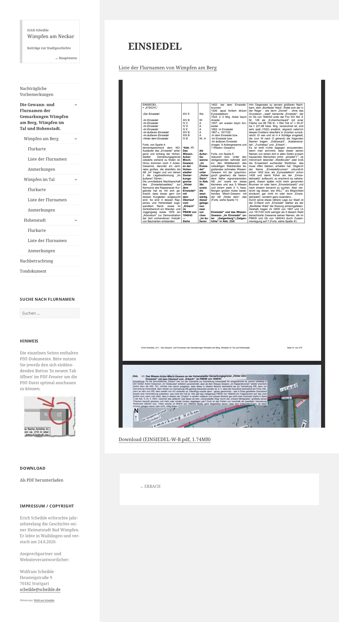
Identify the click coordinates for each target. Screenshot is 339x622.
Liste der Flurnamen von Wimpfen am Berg (168, 67)
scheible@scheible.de (40, 589)
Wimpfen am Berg (41, 138)
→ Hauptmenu (66, 58)
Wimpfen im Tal (39, 179)
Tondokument (33, 271)
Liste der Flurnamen (47, 159)
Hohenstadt (35, 220)
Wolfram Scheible (44, 600)
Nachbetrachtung (36, 261)
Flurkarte (37, 149)
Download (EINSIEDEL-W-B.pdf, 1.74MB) (165, 439)
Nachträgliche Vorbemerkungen (36, 91)
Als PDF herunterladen (41, 480)
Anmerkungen (41, 169)
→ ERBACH (150, 486)
